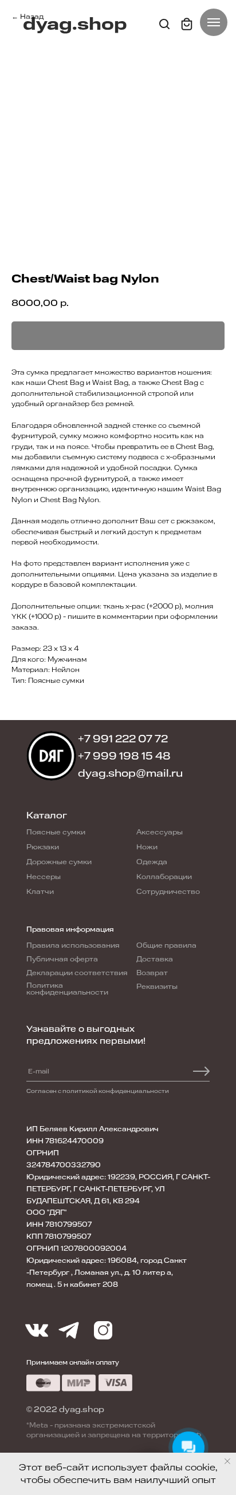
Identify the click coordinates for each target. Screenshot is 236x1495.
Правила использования (73, 945)
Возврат (152, 972)
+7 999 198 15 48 (124, 756)
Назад (32, 16)
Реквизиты (157, 986)
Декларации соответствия (77, 972)
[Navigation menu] (213, 22)
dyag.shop (75, 24)
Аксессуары (159, 832)
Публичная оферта (62, 959)
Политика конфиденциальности (67, 989)
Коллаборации (164, 876)
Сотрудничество (168, 891)
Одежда (151, 861)
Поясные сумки (55, 832)
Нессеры (43, 876)
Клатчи (40, 891)
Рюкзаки (42, 847)
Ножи (147, 847)
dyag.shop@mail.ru (130, 773)
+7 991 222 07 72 (123, 739)
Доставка (154, 959)
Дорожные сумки (59, 861)
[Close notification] (227, 1461)
